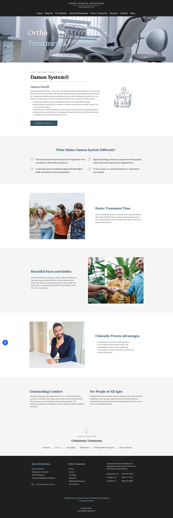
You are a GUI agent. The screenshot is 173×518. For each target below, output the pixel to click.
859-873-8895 (128, 481)
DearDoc (91, 501)
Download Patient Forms (45, 484)
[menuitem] (39, 13)
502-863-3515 (127, 474)
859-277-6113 (127, 477)
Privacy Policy (86, 508)
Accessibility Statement (86, 511)
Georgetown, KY (113, 474)
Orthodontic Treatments (86, 441)
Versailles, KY (111, 481)
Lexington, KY (112, 477)
